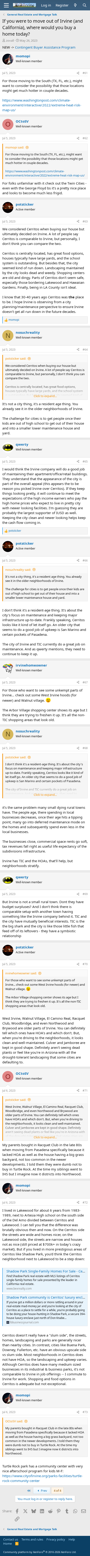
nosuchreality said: (18, 570)
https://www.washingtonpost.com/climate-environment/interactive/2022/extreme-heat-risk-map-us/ (41, 105)
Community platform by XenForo (39, 1552)
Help (72, 1539)
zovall (10, 40)
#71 (85, 1091)
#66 (85, 560)
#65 (85, 461)
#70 (85, 964)
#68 (85, 748)
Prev (43, 1490)
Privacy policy (55, 1539)
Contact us (10, 1539)
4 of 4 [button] (57, 1490)
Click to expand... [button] (45, 396)
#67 (85, 682)
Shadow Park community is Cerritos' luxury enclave (47, 1297)
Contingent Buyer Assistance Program (45, 47)
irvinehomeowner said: (21, 973)
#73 (85, 1412)
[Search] (84, 5)
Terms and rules (32, 1539)
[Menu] (6, 5)
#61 (85, 73)
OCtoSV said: (14, 1421)
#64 (85, 350)
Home (7, 1543)
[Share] (78, 73)
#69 (85, 894)
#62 (85, 138)
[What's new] (75, 5)
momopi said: (14, 147)
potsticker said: (15, 358)
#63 (85, 221)
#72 (85, 1202)
